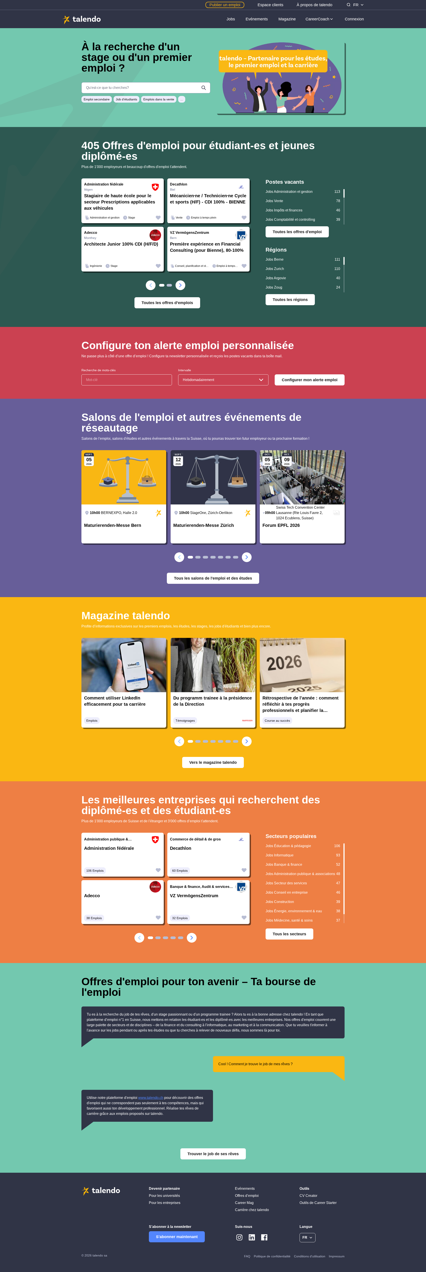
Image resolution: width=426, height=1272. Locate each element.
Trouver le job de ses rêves (213, 1154)
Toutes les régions (290, 299)
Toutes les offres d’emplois (167, 303)
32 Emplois (180, 918)
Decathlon (180, 848)
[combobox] (223, 379)
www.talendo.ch (150, 1098)
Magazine (287, 19)
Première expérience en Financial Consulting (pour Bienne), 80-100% (207, 247)
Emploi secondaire (97, 99)
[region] (305, 207)
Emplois (91, 720)
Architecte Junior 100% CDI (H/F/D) (121, 244)
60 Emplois (180, 870)
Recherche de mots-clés (98, 370)
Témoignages (185, 720)
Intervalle (184, 370)
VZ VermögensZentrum (194, 895)
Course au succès (277, 720)
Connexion (354, 19)
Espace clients (270, 5)
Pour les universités (164, 1196)
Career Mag (244, 1203)
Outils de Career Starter (318, 1203)
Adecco (92, 895)
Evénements (257, 19)
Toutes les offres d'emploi (297, 232)
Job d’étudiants (126, 99)
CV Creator (308, 1196)
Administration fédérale (109, 848)
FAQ (247, 1256)
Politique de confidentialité (272, 1256)
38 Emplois (94, 918)
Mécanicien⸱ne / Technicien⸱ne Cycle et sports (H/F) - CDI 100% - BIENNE (208, 198)
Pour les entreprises (164, 1203)
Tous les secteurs (289, 934)
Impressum (337, 1256)
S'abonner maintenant (177, 1237)
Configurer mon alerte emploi (309, 380)
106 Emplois (95, 870)
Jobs (231, 19)
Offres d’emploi (247, 1196)
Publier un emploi (224, 5)
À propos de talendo (314, 5)
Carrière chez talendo (252, 1210)
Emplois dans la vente (158, 99)
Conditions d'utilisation (309, 1256)
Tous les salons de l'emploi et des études (213, 578)
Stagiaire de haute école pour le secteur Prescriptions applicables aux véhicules (119, 202)
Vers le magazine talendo (213, 762)
